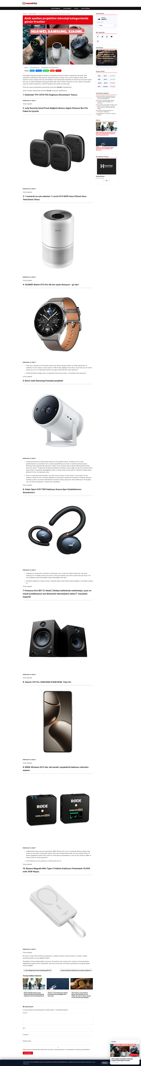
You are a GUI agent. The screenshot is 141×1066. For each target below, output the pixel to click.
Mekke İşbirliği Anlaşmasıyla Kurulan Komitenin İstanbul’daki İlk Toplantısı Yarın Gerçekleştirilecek (106, 97)
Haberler (25, 13)
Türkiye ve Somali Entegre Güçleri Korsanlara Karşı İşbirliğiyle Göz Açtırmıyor (105, 102)
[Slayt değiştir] (103, 180)
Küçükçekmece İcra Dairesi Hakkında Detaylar (106, 114)
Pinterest (58, 70)
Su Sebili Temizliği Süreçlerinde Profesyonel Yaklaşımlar (105, 111)
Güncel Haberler (55, 8)
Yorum (25, 1013)
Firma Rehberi (67, 8)
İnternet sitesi (27, 1041)
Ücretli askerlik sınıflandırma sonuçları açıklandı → (76, 970)
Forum (76, 8)
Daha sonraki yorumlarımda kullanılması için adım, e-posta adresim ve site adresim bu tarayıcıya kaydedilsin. (56, 1049)
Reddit (52, 70)
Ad (24, 1028)
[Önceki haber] (111, 52)
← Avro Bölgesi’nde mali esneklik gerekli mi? (37, 970)
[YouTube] (111, 37)
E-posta (26, 1034)
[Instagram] (107, 37)
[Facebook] (98, 37)
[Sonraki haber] (114, 52)
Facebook (38, 70)
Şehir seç (100, 22)
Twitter (32, 70)
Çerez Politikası (85, 8)
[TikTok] (98, 41)
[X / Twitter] (102, 37)
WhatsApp (46, 70)
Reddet (105, 1062)
